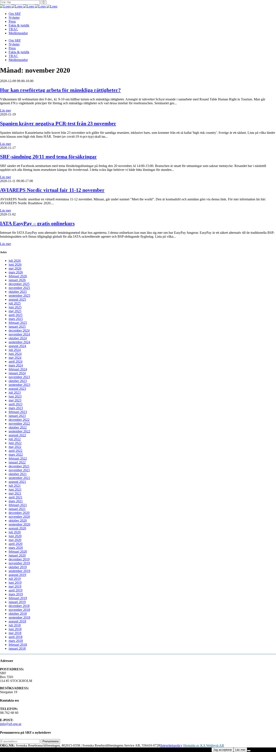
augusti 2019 (17, 575)
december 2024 (19, 330)
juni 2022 (15, 443)
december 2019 (19, 559)
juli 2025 (15, 303)
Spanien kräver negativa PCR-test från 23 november (58, 123)
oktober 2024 (18, 338)
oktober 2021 (18, 474)
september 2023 (19, 385)
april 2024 (15, 361)
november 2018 (19, 610)
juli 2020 (15, 532)
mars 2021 (16, 501)
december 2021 (19, 466)
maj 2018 (15, 633)
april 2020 (15, 544)
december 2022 (19, 419)
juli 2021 (15, 485)
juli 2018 (15, 625)
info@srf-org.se (10, 724)
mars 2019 (16, 594)
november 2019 (19, 563)
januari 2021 (17, 509)
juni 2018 (15, 629)
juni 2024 (15, 354)
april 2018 (15, 637)
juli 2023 (15, 392)
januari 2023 (17, 416)
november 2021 (19, 470)
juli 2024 (15, 350)
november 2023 (19, 377)
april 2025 (15, 315)
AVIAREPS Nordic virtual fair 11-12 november (52, 190)
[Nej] (249, 750)
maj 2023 (15, 400)
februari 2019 (18, 598)
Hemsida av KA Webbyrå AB (203, 745)
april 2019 (15, 590)
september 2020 (19, 524)
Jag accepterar (222, 749)
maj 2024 (15, 357)
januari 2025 (17, 326)
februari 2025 (18, 323)
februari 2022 (18, 458)
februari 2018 (18, 644)
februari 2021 (18, 505)
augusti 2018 (17, 621)
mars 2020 (16, 547)
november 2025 (19, 288)
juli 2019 (15, 578)
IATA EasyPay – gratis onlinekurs (37, 223)
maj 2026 (15, 268)
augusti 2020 (17, 528)
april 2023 (15, 404)
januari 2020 (17, 555)
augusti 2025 (17, 299)
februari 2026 (18, 276)
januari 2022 (17, 462)
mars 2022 (16, 454)
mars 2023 (16, 408)
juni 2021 (15, 489)
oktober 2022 (18, 427)
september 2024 (19, 342)
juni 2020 (15, 536)
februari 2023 (18, 412)
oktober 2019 (18, 567)
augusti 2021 (17, 482)
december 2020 (19, 513)
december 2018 (19, 606)
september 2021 (19, 478)
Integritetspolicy (171, 745)
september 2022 (19, 431)
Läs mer (5, 110)
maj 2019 (15, 586)
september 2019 (19, 571)
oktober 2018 (18, 613)
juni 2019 (15, 582)
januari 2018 (17, 648)
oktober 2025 (18, 291)
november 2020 (19, 516)
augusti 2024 (17, 346)
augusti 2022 (17, 435)
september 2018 (19, 617)
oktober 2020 (18, 520)
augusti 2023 (17, 388)
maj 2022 (15, 447)
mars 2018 (16, 641)
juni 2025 (15, 307)
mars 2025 (16, 319)
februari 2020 (18, 551)
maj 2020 (15, 540)
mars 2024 (16, 365)
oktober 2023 (18, 381)
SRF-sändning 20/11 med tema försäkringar (48, 156)
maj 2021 (15, 493)
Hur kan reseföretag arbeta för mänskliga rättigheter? (60, 90)
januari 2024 (17, 373)
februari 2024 (18, 369)
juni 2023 (15, 396)
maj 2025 (15, 311)
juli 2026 (15, 260)
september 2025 (19, 295)
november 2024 (19, 334)
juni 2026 (15, 264)
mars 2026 (16, 272)
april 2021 (15, 497)
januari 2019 (17, 602)
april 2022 (15, 450)
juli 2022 (15, 439)
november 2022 (19, 423)
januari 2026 (17, 280)
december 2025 (19, 284)
